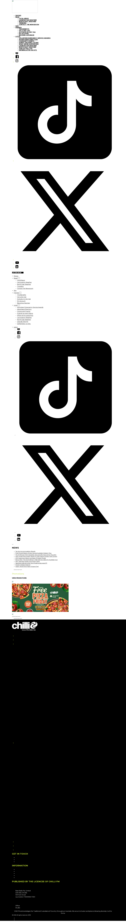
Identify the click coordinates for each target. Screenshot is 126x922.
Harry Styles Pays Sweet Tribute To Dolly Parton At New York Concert (36, 556)
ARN (16, 918)
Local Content (20, 877)
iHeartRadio (19, 920)
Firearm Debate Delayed (22, 565)
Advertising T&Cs (21, 873)
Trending (22, 23)
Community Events (26, 41)
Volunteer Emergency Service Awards (34, 38)
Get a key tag (24, 30)
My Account (24, 33)
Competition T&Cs (21, 871)
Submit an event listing (29, 42)
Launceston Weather (28, 20)
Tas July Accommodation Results (25, 551)
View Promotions (19, 578)
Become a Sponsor (26, 35)
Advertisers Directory (28, 39)
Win (17, 26)
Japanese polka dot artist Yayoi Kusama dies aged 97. (31, 563)
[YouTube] (17, 264)
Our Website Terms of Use (24, 875)
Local (17, 36)
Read (17, 17)
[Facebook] (17, 58)
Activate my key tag (27, 32)
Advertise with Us (21, 860)
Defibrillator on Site (28, 50)
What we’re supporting (29, 44)
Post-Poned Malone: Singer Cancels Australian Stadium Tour (33, 553)
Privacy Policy (20, 869)
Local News (24, 18)
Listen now (16, 272)
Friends (18, 27)
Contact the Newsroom (29, 24)
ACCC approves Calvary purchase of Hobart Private (30, 558)
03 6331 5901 (25, 908)
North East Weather (27, 21)
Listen (16, 327)
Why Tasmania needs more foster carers (27, 561)
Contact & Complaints (22, 857)
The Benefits (24, 29)
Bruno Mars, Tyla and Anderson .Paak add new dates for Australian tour (36, 560)
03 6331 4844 (24, 906)
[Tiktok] (64, 161)
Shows (18, 15)
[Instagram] (16, 62)
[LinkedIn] (16, 268)
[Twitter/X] (64, 260)
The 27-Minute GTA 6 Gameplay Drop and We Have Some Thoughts (35, 555)
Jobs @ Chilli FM (25, 48)
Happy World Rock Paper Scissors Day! (27, 566)
